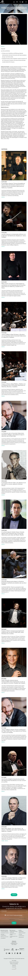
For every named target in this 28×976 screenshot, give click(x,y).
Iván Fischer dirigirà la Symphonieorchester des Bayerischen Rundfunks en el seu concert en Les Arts (13, 781)
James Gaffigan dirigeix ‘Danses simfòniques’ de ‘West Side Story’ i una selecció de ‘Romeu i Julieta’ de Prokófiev (13, 731)
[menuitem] (5, 934)
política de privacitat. (18, 915)
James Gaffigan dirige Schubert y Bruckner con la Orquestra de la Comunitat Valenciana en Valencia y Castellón (13, 336)
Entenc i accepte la (14, 915)
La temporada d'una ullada (13, 937)
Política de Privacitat (22, 918)
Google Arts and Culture (13, 934)
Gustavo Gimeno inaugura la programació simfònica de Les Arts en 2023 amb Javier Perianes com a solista (12, 632)
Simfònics (2, 46)
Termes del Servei (12, 919)
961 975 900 (14, 942)
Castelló (2, 840)
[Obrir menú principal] (26, 2)
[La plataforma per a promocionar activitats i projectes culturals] (14, 968)
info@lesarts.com (14, 943)
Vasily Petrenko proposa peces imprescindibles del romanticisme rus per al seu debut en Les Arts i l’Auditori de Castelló (13, 682)
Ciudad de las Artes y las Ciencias (14, 932)
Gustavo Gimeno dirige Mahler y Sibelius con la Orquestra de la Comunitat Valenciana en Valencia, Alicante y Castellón (13, 385)
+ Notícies (14, 894)
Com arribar (14, 944)
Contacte (14, 941)
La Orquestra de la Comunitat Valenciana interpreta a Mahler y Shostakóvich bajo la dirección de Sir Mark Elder (12, 435)
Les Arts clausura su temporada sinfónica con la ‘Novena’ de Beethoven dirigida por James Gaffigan (13, 236)
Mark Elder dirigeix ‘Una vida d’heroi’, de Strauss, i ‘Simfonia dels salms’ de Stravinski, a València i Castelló (13, 830)
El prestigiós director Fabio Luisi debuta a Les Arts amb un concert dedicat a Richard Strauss (13, 484)
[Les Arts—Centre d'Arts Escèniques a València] (2, 2)
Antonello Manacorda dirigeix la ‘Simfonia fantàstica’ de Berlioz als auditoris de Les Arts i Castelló (13, 583)
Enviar (14, 922)
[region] (14, 29)
